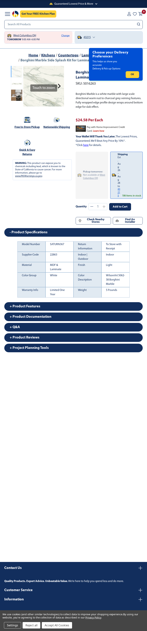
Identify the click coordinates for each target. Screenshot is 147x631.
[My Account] (129, 14)
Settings (12, 625)
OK (132, 74)
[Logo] (15, 14)
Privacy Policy (93, 617)
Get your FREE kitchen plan (38, 14)
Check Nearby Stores (95, 220)
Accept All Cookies (57, 625)
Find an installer (130, 220)
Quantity (81, 206)
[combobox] (73, 24)
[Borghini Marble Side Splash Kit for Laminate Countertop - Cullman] (16, 71)
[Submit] (139, 24)
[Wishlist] (135, 14)
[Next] (59, 86)
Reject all (31, 625)
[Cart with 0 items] (140, 14)
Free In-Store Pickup (27, 127)
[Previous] (28, 86)
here (86, 145)
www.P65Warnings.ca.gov (28, 176)
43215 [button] (119, 192)
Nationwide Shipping (56, 127)
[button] (73, 4)
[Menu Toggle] (7, 14)
